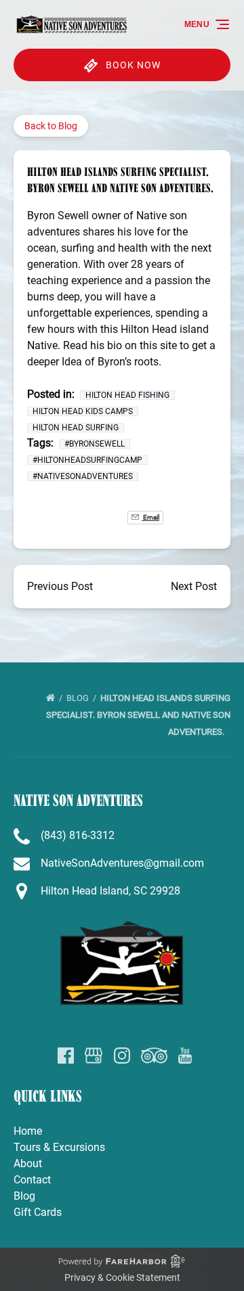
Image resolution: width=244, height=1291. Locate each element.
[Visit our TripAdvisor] (154, 1055)
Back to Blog (50, 125)
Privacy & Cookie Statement (122, 1277)
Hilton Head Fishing (127, 395)
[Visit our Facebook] (66, 1055)
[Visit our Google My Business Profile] (93, 1055)
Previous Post (60, 586)
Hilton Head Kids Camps (83, 411)
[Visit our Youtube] (185, 1055)
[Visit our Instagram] (122, 1055)
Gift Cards (38, 1212)
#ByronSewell (94, 444)
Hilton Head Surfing (76, 427)
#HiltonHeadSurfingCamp (87, 460)
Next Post (194, 586)
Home (28, 1131)
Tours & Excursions (59, 1147)
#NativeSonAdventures (83, 476)
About (28, 1163)
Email (150, 517)
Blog (78, 698)
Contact (32, 1179)
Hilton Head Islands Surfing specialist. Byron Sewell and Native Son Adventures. (138, 715)
